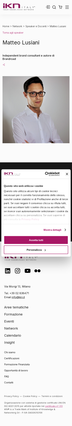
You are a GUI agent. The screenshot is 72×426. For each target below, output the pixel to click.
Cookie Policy (30, 396)
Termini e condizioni (51, 396)
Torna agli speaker (13, 32)
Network (17, 26)
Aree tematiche (16, 307)
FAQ (6, 376)
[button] (60, 7)
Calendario (12, 335)
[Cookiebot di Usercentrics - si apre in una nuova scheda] (45, 174)
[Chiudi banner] (67, 174)
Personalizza (34, 249)
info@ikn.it (18, 297)
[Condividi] (4, 64)
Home (6, 26)
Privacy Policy (30, 219)
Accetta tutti (36, 239)
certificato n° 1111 (54, 406)
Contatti (8, 382)
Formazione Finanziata (17, 364)
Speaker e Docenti (36, 26)
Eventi (9, 321)
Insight (9, 342)
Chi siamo (9, 352)
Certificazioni (11, 358)
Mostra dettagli (52, 229)
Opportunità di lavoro (16, 370)
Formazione (13, 314)
